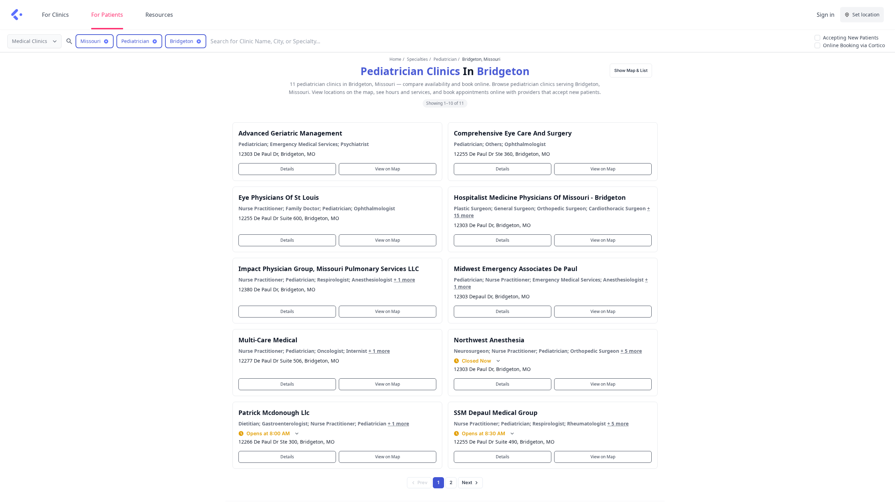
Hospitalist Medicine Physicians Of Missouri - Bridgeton (540, 197)
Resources (159, 15)
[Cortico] (16, 14)
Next (467, 482)
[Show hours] (498, 361)
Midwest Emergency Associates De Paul (515, 268)
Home (395, 59)
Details (287, 169)
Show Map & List (630, 70)
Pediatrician (445, 59)
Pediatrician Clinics (410, 71)
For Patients (107, 15)
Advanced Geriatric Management (290, 133)
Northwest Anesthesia (489, 340)
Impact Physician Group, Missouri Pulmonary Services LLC (328, 268)
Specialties (417, 59)
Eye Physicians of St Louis (278, 197)
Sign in (826, 15)
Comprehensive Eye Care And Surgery (513, 133)
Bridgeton (503, 71)
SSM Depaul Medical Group (495, 412)
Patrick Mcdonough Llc (273, 412)
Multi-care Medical (267, 340)
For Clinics (55, 15)
